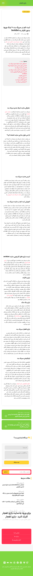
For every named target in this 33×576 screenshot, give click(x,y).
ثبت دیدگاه (16, 462)
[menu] (3, 3)
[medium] (8, 563)
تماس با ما (16, 533)
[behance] (11, 563)
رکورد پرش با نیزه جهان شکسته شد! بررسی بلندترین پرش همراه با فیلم (18, 415)
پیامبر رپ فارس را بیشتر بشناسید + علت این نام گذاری (13, 503)
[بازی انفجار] (29, 3)
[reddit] (21, 563)
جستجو (6, 472)
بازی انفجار (22, 3)
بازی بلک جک (18, 316)
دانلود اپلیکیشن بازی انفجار (23, 383)
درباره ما (16, 536)
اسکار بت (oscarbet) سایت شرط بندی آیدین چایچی (13, 486)
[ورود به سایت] (16, 572)
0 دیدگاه (16, 33)
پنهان (22, 61)
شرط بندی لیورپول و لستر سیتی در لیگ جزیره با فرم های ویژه (13, 494)
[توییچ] (27, 563)
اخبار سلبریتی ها (16, 540)
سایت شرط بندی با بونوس (14, 194)
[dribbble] (14, 563)
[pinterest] (18, 563)
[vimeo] (24, 563)
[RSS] (5, 563)
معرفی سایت (26, 11)
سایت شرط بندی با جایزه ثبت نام (14, 41)
